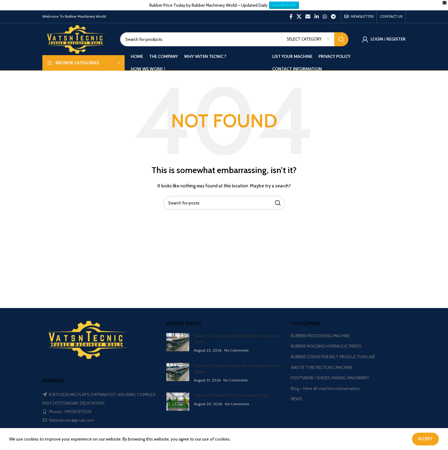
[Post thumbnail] (177, 343)
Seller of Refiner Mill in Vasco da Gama (231, 395)
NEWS (296, 399)
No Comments (236, 350)
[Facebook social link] (290, 16)
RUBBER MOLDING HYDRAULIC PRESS (326, 346)
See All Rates (284, 5)
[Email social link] (308, 16)
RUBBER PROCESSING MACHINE (320, 335)
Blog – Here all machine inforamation (325, 388)
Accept (425, 438)
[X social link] (298, 16)
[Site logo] (76, 38)
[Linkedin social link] (316, 16)
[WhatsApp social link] (325, 16)
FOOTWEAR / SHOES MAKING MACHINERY (330, 378)
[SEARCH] (341, 39)
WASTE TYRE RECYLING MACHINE (322, 367)
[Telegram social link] (333, 16)
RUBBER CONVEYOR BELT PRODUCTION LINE (333, 357)
